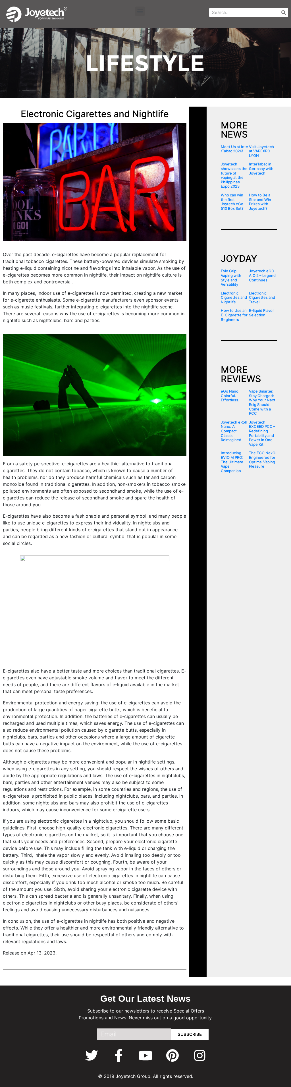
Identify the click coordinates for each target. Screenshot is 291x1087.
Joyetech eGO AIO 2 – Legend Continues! (262, 275)
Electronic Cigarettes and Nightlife (234, 297)
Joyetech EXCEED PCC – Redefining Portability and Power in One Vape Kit (262, 433)
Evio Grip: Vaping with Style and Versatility (231, 278)
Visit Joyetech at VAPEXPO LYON (261, 151)
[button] (140, 11)
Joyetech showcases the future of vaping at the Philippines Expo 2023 (234, 175)
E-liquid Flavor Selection (261, 312)
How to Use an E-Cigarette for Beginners (234, 314)
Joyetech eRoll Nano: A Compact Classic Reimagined (234, 431)
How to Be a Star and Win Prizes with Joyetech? (260, 202)
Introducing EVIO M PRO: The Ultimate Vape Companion (232, 462)
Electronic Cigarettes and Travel (262, 297)
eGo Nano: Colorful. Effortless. (230, 395)
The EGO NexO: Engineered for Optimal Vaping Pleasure (263, 459)
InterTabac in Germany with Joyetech (261, 168)
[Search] (283, 12)
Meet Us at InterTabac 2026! (234, 148)
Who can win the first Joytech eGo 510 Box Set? (232, 202)
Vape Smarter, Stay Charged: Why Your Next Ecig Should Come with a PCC (262, 402)
